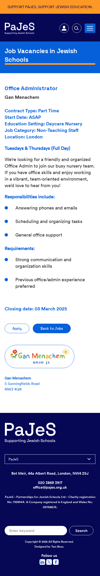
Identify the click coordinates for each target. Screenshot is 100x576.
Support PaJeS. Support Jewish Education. (50, 6)
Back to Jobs (51, 328)
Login (64, 28)
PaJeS (13, 459)
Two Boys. (57, 546)
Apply (17, 328)
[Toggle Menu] (90, 28)
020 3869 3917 (50, 482)
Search (76, 28)
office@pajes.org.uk (50, 487)
